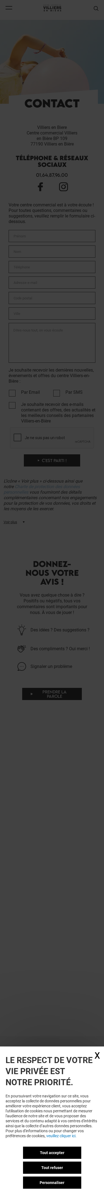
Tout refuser (52, 1167)
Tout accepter (52, 1153)
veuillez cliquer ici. (61, 1136)
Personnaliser (52, 1182)
